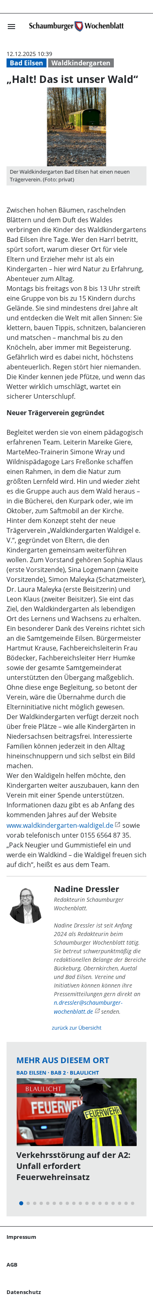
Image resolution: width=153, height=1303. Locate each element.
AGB (12, 1264)
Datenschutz (24, 1292)
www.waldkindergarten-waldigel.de (60, 825)
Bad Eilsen (26, 62)
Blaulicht (84, 1072)
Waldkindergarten (81, 62)
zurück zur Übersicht (77, 1027)
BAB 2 (59, 1072)
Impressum (21, 1236)
